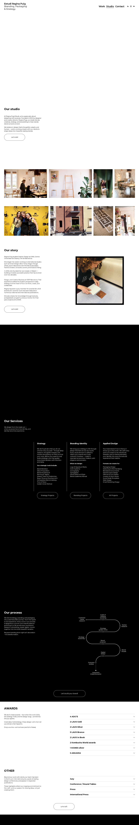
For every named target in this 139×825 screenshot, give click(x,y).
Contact (119, 6)
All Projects (113, 495)
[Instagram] (131, 6)
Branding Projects (80, 495)
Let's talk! (14, 137)
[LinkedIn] (128, 6)
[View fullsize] (25, 183)
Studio (110, 6)
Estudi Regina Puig (15, 3)
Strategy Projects (47, 495)
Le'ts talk (64, 806)
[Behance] (134, 6)
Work (102, 6)
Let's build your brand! (69, 693)
